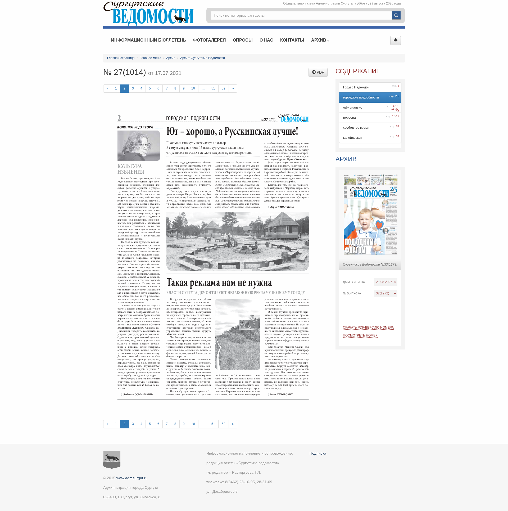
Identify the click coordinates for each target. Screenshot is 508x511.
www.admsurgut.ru (132, 478)
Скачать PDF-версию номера (368, 327)
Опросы (243, 40)
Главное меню (150, 58)
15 (396, 106)
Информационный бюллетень (148, 40)
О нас (266, 40)
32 (397, 136)
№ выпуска (352, 293)
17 (397, 116)
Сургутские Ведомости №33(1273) (370, 264)
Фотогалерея (209, 40)
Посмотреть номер (360, 335)
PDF (320, 72)
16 (393, 116)
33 (397, 111)
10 (193, 88)
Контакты (292, 40)
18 (392, 108)
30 (396, 108)
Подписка (318, 453)
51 (213, 88)
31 (397, 126)
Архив (319, 40)
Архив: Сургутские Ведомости (202, 58)
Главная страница (121, 58)
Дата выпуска (354, 282)
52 (223, 88)
